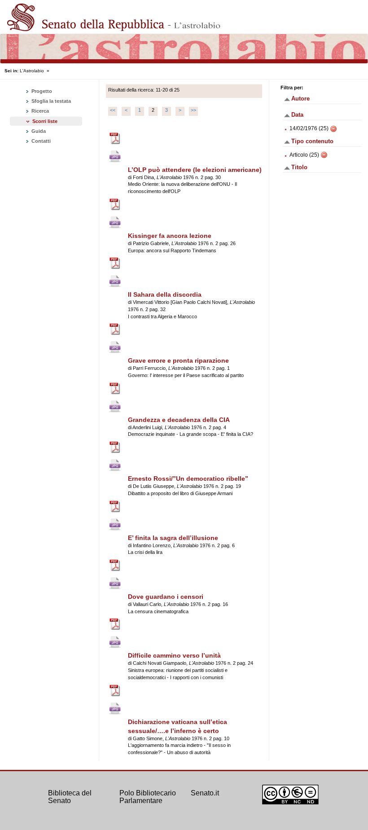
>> (193, 110)
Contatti (40, 141)
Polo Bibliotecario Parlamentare (147, 797)
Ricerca (39, 111)
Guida (38, 131)
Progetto (41, 91)
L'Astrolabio (32, 70)
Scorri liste (44, 121)
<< (112, 110)
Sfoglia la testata (50, 101)
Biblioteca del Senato (70, 797)
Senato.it (205, 793)
